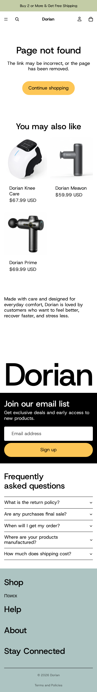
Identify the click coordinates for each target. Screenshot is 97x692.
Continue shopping (48, 88)
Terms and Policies (48, 685)
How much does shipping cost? (37, 554)
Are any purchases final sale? (35, 514)
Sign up (48, 450)
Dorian (55, 675)
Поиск (10, 596)
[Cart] (90, 19)
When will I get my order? (32, 526)
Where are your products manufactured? (31, 539)
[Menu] (6, 19)
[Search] (17, 19)
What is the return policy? (31, 502)
